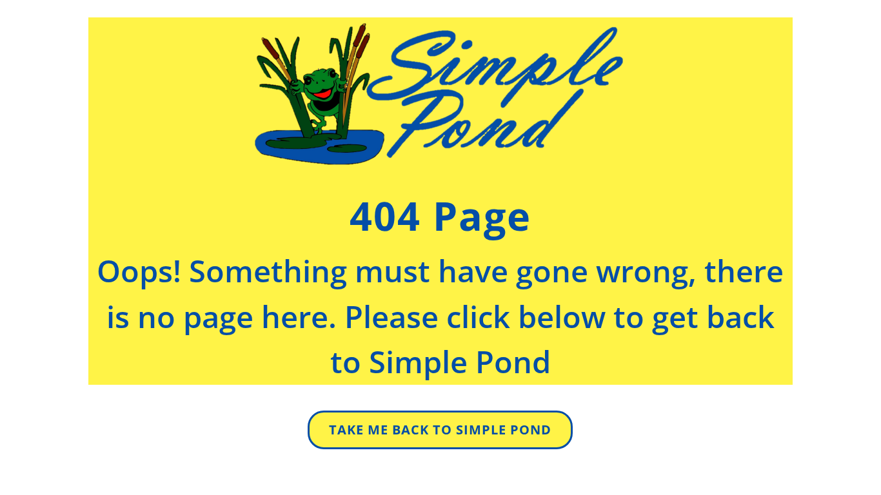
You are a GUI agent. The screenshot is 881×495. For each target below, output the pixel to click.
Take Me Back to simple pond (440, 429)
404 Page (440, 215)
